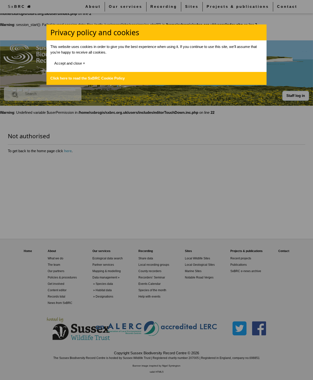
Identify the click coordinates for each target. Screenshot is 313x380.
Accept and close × (69, 63)
